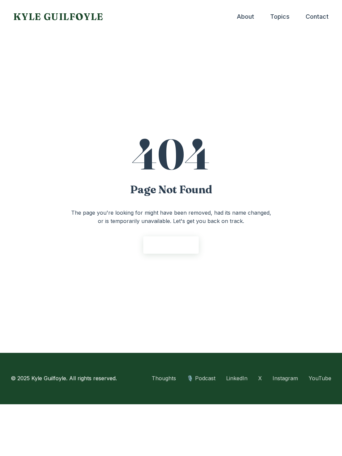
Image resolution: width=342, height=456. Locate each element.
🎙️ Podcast (201, 378)
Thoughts (164, 378)
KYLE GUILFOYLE (58, 16)
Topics (280, 16)
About (245, 16)
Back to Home (171, 244)
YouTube (320, 378)
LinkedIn (236, 378)
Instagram (285, 378)
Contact (317, 16)
